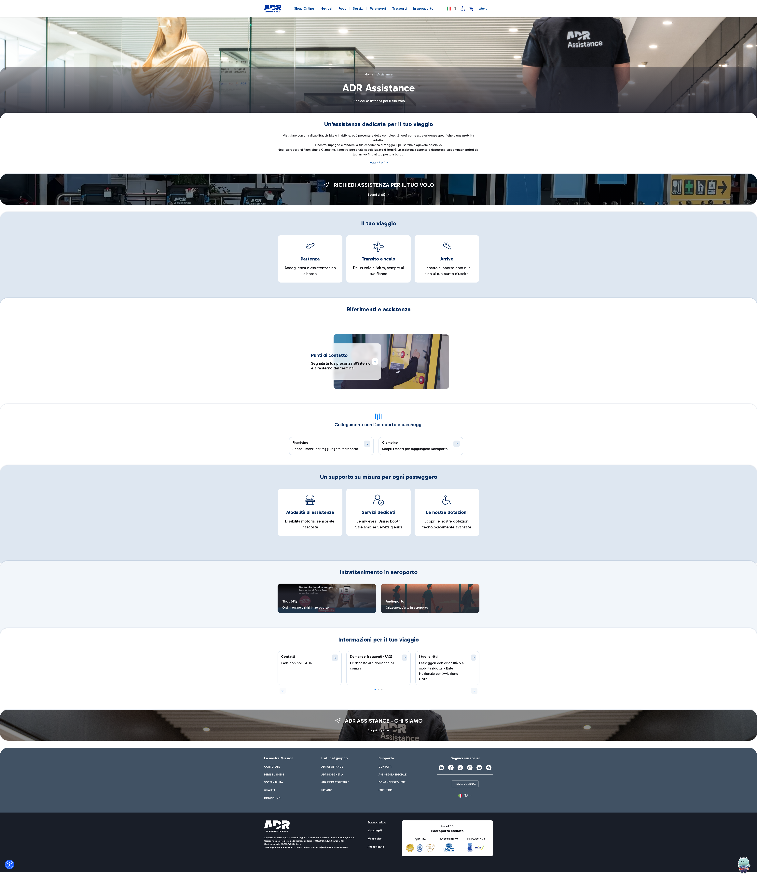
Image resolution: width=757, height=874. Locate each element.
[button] (451, 8)
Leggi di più (376, 162)
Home (369, 74)
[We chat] (488, 767)
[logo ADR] (272, 9)
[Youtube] (479, 767)
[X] (460, 767)
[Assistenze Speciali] (463, 8)
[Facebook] (451, 767)
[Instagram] (470, 767)
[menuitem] (272, 767)
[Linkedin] (441, 767)
